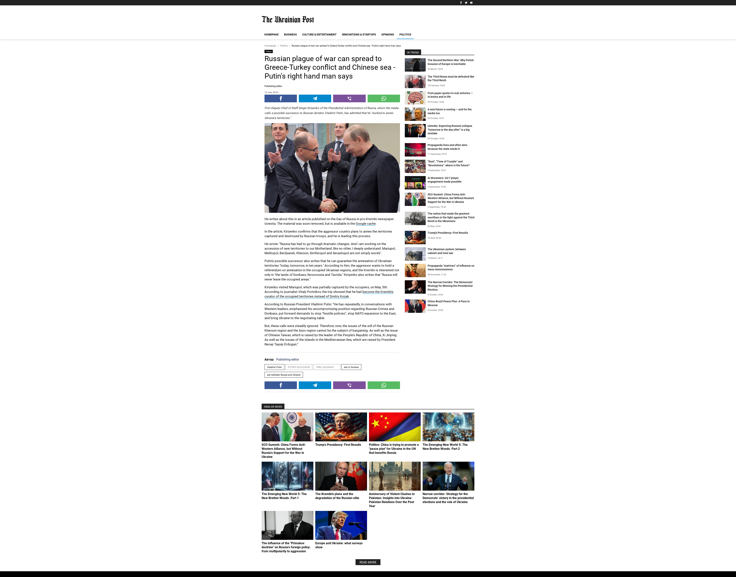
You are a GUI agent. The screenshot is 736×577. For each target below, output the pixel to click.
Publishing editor (287, 359)
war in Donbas (351, 367)
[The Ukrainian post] (288, 19)
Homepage (271, 34)
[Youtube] (471, 3)
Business (290, 34)
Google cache (366, 223)
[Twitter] (466, 3)
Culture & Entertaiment (319, 34)
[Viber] (349, 98)
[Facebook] (461, 3)
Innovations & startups (359, 34)
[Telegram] (315, 98)
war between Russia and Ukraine (284, 374)
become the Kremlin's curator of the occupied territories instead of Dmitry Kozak (328, 293)
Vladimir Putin (274, 367)
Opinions (387, 34)
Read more (368, 562)
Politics (405, 34)
